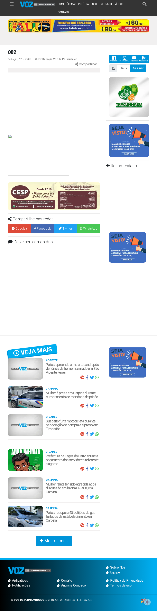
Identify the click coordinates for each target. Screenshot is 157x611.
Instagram (124, 61)
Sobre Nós (117, 567)
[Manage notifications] (147, 602)
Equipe (114, 572)
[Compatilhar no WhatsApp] (97, 377)
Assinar (138, 68)
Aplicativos (19, 580)
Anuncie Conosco (73, 585)
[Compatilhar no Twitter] (92, 377)
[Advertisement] (41, 105)
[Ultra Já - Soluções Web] (143, 600)
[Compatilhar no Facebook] (87, 377)
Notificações (20, 585)
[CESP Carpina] (54, 196)
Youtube (134, 61)
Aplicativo (143, 61)
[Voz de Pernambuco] (37, 4)
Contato (66, 580)
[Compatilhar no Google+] (82, 377)
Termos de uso (120, 585)
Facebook (114, 61)
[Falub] (78, 26)
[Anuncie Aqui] (127, 247)
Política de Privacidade (126, 580)
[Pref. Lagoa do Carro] (129, 97)
